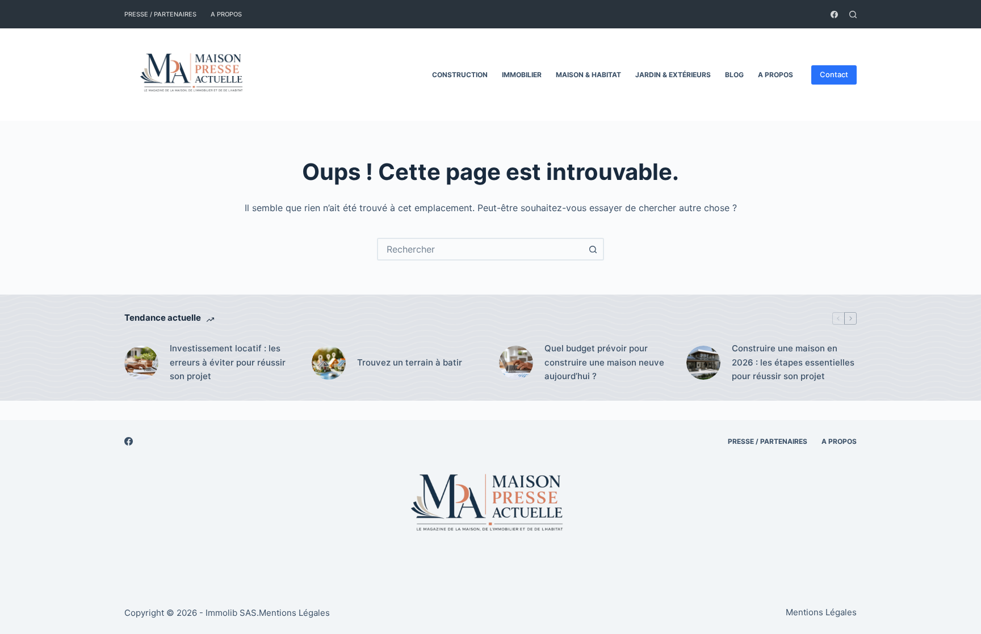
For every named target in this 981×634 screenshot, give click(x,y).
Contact (834, 74)
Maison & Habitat (588, 74)
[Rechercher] (853, 14)
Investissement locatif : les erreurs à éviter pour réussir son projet (228, 362)
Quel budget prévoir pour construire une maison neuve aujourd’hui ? (604, 362)
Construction (460, 74)
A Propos (226, 14)
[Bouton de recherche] (592, 249)
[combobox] (480, 249)
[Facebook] (834, 14)
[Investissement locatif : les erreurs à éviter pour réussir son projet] (141, 363)
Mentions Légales (294, 612)
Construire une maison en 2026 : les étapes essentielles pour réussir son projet (793, 362)
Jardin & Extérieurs (673, 74)
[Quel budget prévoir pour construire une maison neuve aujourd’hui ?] (516, 363)
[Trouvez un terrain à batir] (329, 363)
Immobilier (522, 74)
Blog (734, 74)
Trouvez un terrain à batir (409, 362)
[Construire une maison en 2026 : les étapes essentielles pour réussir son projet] (703, 363)
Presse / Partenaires (160, 14)
